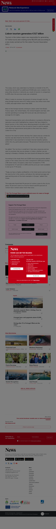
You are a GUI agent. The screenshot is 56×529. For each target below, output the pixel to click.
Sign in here (36, 280)
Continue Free (16, 268)
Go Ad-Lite (36, 276)
